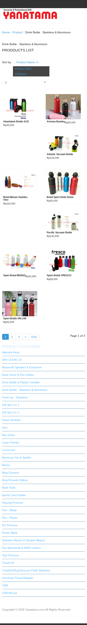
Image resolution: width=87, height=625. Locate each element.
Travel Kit (8, 562)
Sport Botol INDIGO (14, 275)
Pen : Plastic (10, 517)
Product (17, 32)
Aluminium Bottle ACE (16, 121)
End (33, 336)
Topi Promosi (10, 555)
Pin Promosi (9, 525)
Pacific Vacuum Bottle (59, 232)
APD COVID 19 (11, 359)
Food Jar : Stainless (15, 397)
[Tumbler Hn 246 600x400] (19, 303)
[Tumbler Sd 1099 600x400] (63, 106)
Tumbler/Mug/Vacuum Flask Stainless (26, 570)
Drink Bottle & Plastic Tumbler (21, 382)
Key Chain (8, 435)
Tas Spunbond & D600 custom (21, 547)
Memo (6, 465)
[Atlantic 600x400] (63, 143)
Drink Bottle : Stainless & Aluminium (24, 389)
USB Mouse (9, 593)
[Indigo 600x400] (19, 260)
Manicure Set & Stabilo (16, 457)
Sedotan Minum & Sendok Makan (23, 540)
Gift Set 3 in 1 (10, 412)
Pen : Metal (9, 510)
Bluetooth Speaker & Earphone (22, 367)
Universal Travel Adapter (17, 577)
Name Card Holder (14, 495)
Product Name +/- (27, 62)
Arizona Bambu (56, 121)
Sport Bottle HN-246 (14, 318)
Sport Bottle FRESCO (59, 275)
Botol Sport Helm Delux (60, 197)
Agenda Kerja (10, 352)
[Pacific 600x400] (63, 221)
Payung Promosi (12, 502)
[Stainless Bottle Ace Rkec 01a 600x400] (19, 106)
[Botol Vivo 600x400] (19, 182)
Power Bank (9, 532)
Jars (4, 427)
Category (21, 73)
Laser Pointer (10, 442)
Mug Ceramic (10, 472)
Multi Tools (9, 487)
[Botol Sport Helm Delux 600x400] (63, 182)
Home (6, 32)
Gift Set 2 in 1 (10, 405)
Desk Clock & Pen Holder (18, 374)
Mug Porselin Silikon (15, 480)
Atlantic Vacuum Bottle (60, 154)
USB (5, 585)
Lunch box (8, 450)
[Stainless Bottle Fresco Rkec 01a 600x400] (63, 260)
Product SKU (23, 68)
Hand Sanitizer (11, 420)
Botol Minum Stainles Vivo (15, 198)
